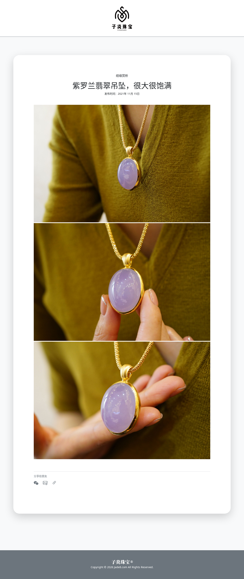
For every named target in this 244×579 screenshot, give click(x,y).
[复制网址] (54, 482)
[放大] (122, 163)
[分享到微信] (36, 482)
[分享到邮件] (45, 482)
